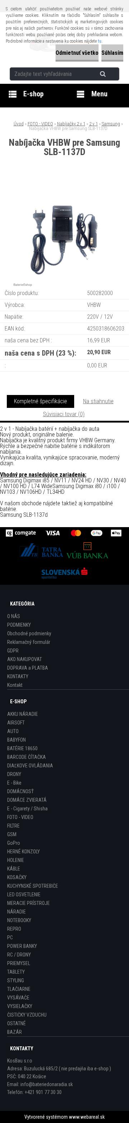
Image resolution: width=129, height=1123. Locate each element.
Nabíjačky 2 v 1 (71, 123)
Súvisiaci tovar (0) (64, 414)
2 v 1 (93, 123)
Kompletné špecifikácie (40, 401)
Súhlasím (112, 52)
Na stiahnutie (98, 401)
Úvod (19, 123)
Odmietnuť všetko (77, 52)
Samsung (111, 123)
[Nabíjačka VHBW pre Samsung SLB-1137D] (64, 186)
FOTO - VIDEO (40, 123)
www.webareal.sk (87, 1117)
